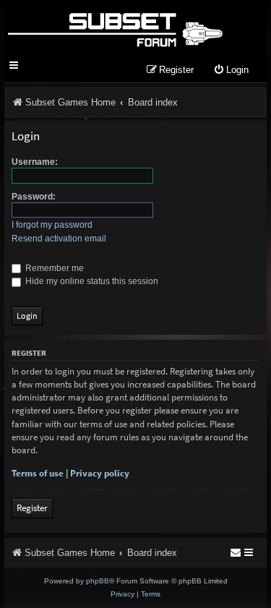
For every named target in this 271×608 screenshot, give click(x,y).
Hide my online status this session (90, 281)
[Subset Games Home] (114, 27)
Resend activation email (59, 239)
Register (32, 508)
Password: (34, 197)
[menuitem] (231, 70)
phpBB (97, 581)
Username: (35, 162)
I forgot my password (52, 225)
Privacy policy (99, 473)
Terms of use (38, 473)
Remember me (53, 268)
